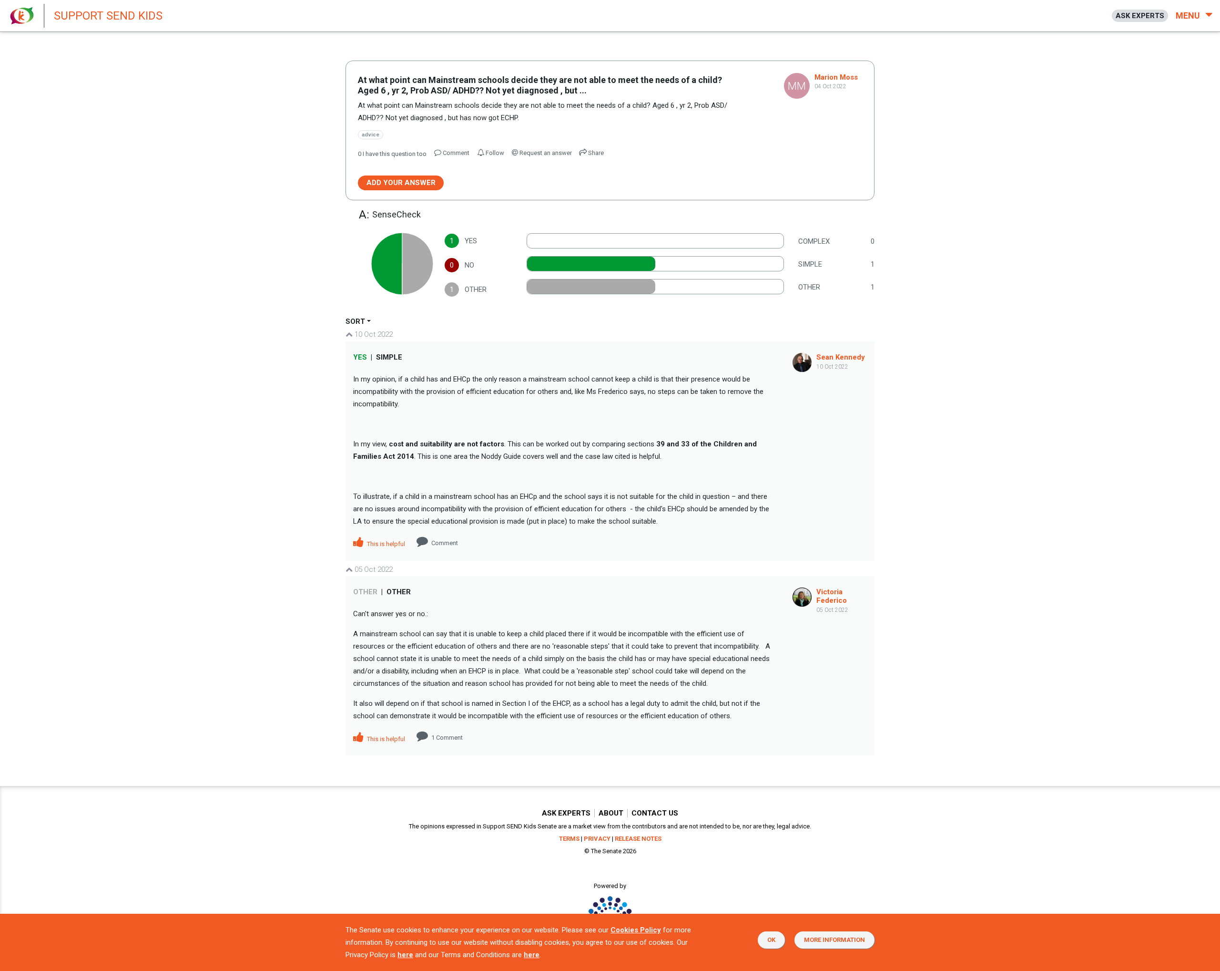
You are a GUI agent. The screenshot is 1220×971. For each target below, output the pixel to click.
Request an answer (545, 152)
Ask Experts (566, 813)
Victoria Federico (831, 596)
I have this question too (392, 153)
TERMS (569, 838)
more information (834, 939)
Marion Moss (836, 77)
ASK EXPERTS (1140, 15)
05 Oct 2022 (373, 569)
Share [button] (595, 152)
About (611, 813)
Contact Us (654, 813)
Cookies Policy (635, 930)
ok (771, 939)
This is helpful (385, 543)
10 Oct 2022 (373, 334)
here (405, 954)
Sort (355, 321)
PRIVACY (597, 838)
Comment (444, 543)
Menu (1189, 15)
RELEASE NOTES (638, 838)
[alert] (257, 16)
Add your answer (401, 182)
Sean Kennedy (840, 357)
